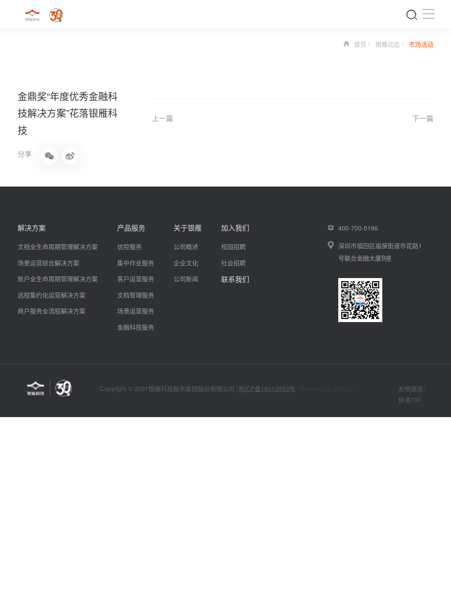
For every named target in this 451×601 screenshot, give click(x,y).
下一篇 (422, 118)
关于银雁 (188, 228)
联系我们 (235, 279)
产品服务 (131, 228)
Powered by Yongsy (326, 388)
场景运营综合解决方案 (48, 262)
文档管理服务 (135, 294)
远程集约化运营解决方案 (51, 294)
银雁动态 (387, 44)
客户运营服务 (135, 278)
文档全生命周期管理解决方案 (58, 246)
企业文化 (186, 262)
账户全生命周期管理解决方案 (58, 278)
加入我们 (235, 228)
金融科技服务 (135, 326)
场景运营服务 (135, 310)
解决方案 (32, 228)
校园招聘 (233, 246)
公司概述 (186, 246)
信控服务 (129, 246)
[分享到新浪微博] (70, 156)
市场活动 (421, 44)
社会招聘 (233, 262)
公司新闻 (186, 278)
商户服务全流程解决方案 (51, 310)
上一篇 (162, 118)
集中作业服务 (135, 262)
